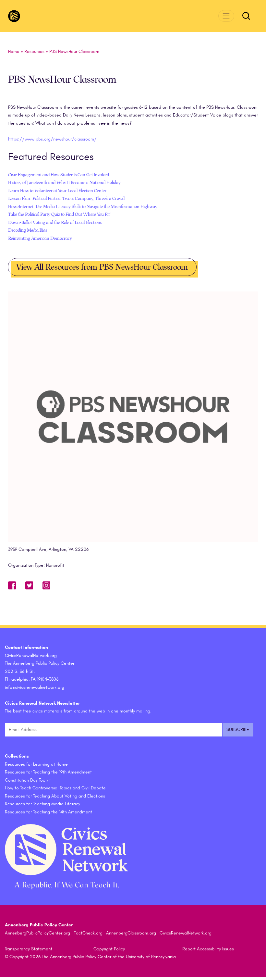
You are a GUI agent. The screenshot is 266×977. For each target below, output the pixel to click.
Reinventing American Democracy (40, 238)
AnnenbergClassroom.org (131, 933)
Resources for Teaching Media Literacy (42, 804)
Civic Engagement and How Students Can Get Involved (58, 175)
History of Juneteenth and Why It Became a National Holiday (64, 182)
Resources (34, 51)
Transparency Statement (28, 949)
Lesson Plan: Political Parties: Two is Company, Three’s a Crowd (66, 198)
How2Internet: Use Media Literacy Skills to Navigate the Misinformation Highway (82, 206)
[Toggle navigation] (226, 15)
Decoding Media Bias (27, 230)
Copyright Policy (109, 949)
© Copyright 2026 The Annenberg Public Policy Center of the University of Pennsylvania (90, 956)
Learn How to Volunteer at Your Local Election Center (57, 190)
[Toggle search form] (246, 16)
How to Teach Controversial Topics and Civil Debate (55, 788)
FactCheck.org (88, 933)
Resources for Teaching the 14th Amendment (48, 812)
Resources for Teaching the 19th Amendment (48, 772)
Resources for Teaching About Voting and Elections (55, 796)
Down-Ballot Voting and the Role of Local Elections (55, 222)
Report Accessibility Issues (208, 949)
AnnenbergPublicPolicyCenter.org (37, 933)
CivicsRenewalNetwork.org (186, 933)
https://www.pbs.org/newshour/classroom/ (52, 139)
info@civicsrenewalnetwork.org (34, 687)
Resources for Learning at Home (36, 764)
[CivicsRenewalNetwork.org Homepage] (14, 15)
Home (13, 51)
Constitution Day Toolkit (28, 780)
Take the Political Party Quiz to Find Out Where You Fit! (59, 214)
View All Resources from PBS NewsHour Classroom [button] (102, 267)
